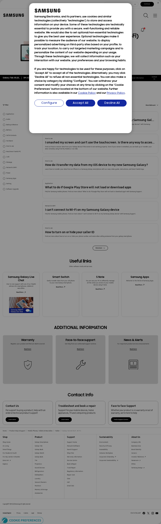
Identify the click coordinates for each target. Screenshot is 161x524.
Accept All (80, 103)
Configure (49, 103)
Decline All (112, 103)
